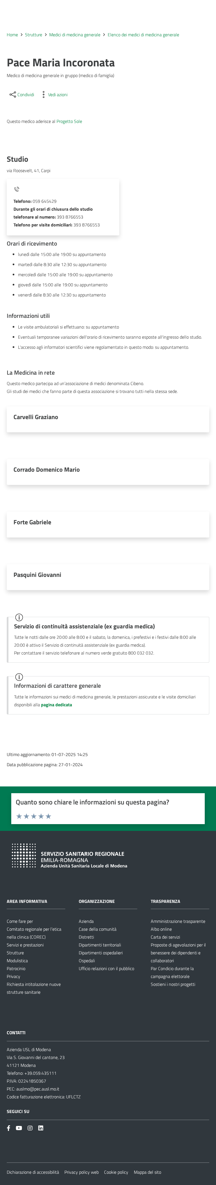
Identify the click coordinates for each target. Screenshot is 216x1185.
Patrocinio (16, 968)
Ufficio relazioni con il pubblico (106, 968)
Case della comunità (97, 929)
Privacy (13, 976)
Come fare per (20, 921)
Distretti (86, 937)
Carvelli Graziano (36, 417)
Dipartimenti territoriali (100, 944)
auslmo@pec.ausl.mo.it (37, 1088)
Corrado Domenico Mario (47, 469)
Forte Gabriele (32, 522)
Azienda (86, 921)
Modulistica (17, 960)
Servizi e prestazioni (25, 944)
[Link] (8, 1128)
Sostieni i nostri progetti (173, 984)
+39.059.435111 (40, 1073)
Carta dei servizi (165, 937)
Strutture (15, 952)
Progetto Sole (69, 121)
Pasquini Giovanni (37, 574)
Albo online (161, 929)
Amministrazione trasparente (178, 921)
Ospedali (87, 960)
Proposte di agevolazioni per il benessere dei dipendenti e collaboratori (178, 952)
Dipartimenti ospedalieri (101, 952)
